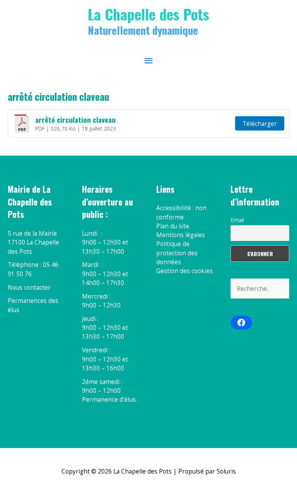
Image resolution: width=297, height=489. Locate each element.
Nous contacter (29, 287)
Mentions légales (180, 235)
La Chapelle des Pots (148, 14)
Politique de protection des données (177, 252)
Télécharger (259, 123)
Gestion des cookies (184, 271)
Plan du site (172, 226)
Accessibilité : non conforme (181, 212)
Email (237, 220)
